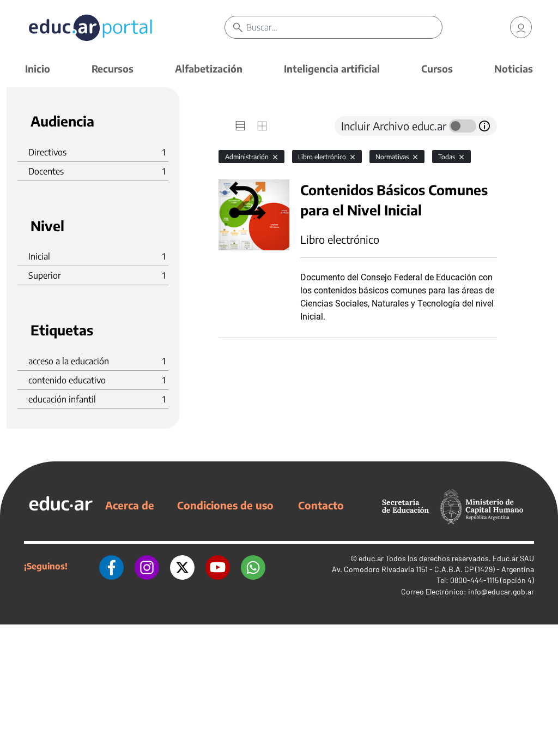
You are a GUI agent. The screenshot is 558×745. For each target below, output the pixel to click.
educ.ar (371, 558)
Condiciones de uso (225, 505)
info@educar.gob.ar (501, 591)
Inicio (37, 68)
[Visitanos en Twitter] (182, 566)
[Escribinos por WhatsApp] (253, 566)
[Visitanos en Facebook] (111, 566)
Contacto (321, 505)
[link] (521, 27)
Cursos (437, 68)
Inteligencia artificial (332, 68)
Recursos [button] (113, 68)
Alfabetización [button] (208, 68)
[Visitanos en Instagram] (147, 566)
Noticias (513, 68)
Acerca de (129, 505)
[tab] (240, 126)
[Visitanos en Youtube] (217, 566)
